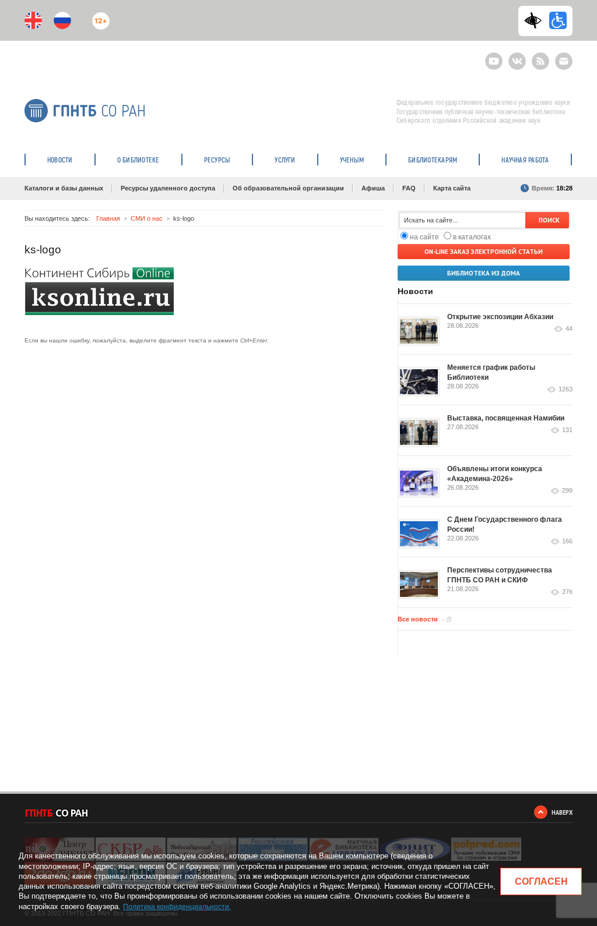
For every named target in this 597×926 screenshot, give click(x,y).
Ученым (352, 159)
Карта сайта (451, 188)
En (33, 20)
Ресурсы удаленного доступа (168, 188)
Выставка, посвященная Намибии (505, 418)
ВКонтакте (517, 56)
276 (567, 592)
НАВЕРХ (562, 812)
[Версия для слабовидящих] (535, 20)
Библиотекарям (432, 159)
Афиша (373, 188)
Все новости (418, 619)
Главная (108, 218)
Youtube (494, 56)
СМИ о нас (147, 218)
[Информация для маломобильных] (558, 20)
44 (569, 329)
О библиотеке (138, 159)
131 (567, 430)
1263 (566, 389)
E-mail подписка (564, 61)
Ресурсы (217, 159)
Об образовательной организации (288, 188)
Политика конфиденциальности (176, 907)
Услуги (285, 159)
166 (567, 541)
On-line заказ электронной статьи (483, 252)
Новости (60, 159)
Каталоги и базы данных (63, 188)
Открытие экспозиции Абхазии (500, 317)
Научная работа (525, 159)
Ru (62, 20)
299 (567, 490)
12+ (98, 16)
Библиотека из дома (483, 273)
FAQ (409, 188)
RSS (539, 56)
